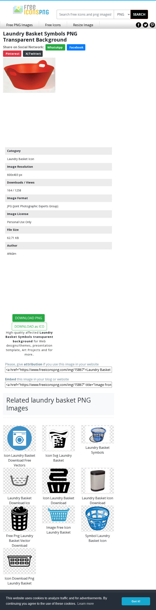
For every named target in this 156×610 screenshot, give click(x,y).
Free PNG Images (19, 25)
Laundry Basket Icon (20, 159)
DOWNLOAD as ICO (29, 326)
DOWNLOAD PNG (28, 318)
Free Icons (53, 25)
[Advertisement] (29, 120)
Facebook (76, 47)
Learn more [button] (85, 603)
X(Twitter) (33, 54)
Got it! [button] (136, 601)
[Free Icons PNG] (31, 9)
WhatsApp (55, 47)
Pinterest (12, 54)
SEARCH (139, 14)
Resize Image (83, 25)
